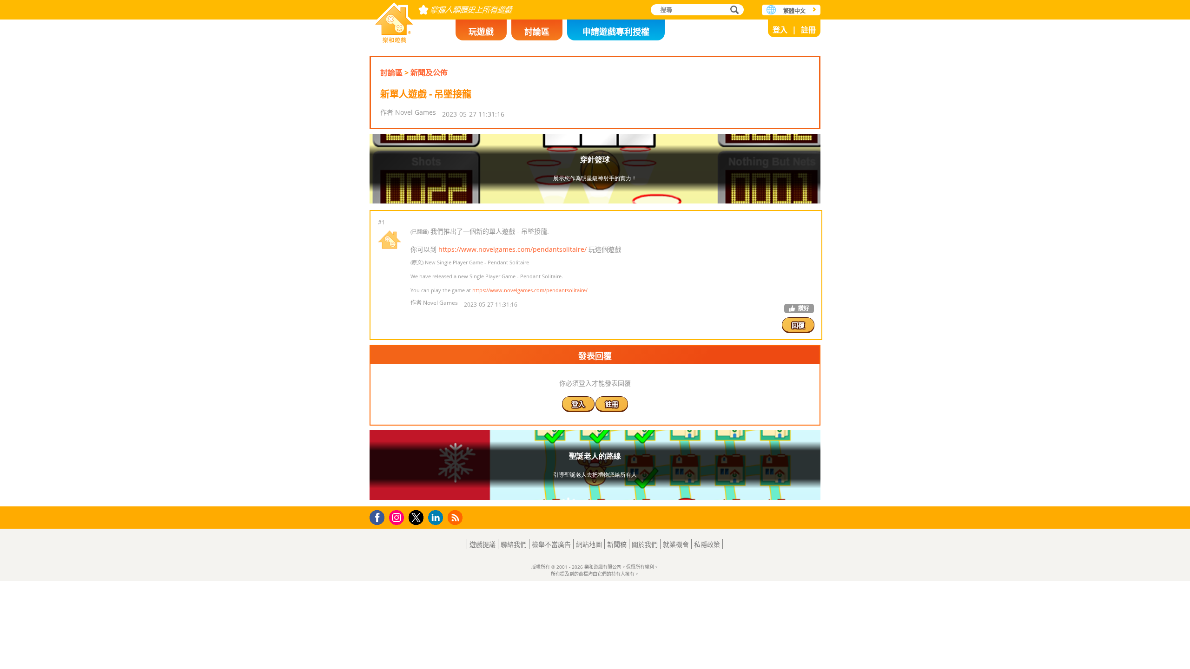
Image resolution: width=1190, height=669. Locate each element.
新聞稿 (617, 544)
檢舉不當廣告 (551, 544)
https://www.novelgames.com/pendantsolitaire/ (512, 249)
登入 (780, 30)
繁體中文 (794, 11)
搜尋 (733, 10)
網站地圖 (589, 544)
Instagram (398, 517)
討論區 (536, 31)
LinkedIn (437, 518)
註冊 (808, 30)
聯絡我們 (514, 544)
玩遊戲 (481, 31)
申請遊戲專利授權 (615, 31)
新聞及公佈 (429, 72)
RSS (456, 517)
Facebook (379, 516)
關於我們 (645, 544)
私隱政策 (707, 544)
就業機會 (676, 544)
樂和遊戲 (394, 19)
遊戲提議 (482, 544)
